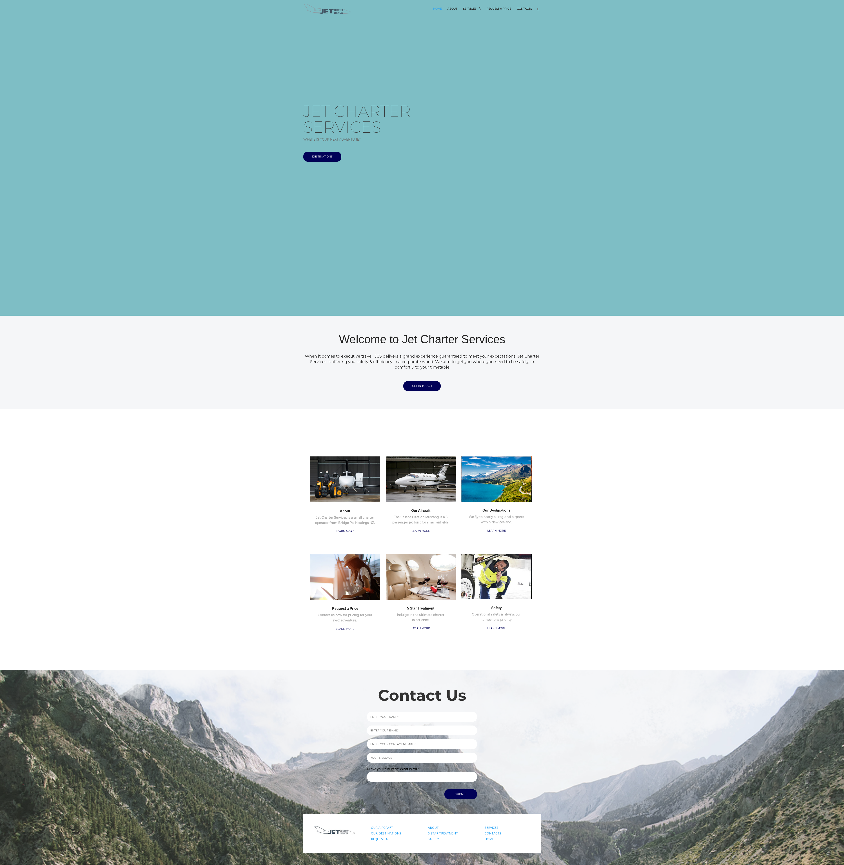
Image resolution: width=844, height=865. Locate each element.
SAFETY (433, 839)
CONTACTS (493, 833)
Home (437, 8)
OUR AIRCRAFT (382, 827)
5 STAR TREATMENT (443, 833)
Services (469, 8)
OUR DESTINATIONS (386, 833)
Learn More (345, 531)
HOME (489, 839)
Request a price (498, 8)
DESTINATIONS (322, 156)
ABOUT (433, 827)
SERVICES (491, 827)
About (452, 8)
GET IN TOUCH (422, 385)
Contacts (524, 8)
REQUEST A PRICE (384, 839)
